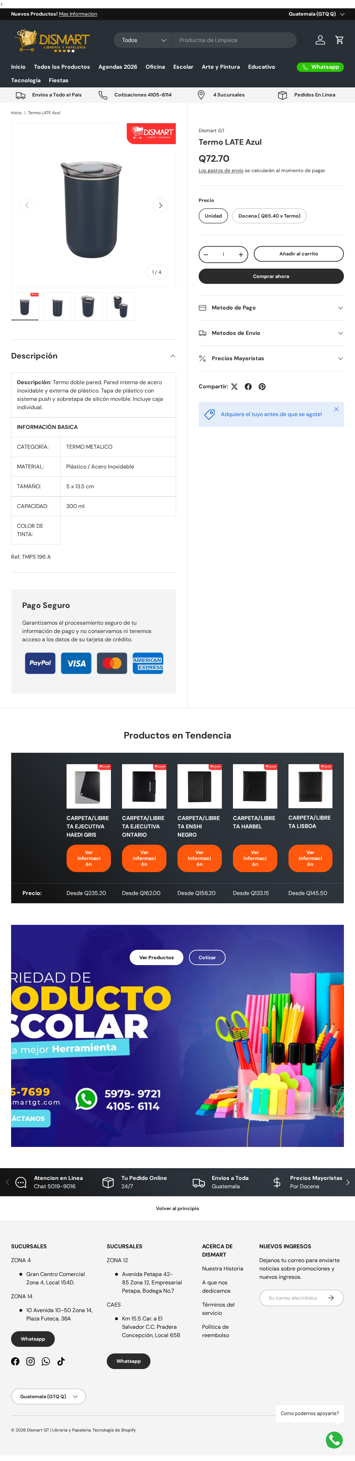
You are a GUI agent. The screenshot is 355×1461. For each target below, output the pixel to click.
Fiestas (59, 80)
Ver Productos (156, 957)
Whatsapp (33, 1339)
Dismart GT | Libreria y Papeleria (59, 1430)
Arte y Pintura (221, 66)
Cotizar (207, 957)
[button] (339, 40)
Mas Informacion (78, 14)
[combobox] (205, 40)
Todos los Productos (62, 66)
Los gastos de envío (221, 170)
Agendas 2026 (117, 66)
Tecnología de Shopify (114, 1430)
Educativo (261, 66)
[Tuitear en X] (234, 387)
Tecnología (26, 80)
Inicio (18, 66)
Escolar (183, 66)
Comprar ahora (271, 276)
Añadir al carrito (298, 254)
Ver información (89, 858)
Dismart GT (212, 130)
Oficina (155, 66)
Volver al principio (177, 1208)
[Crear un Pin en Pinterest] (262, 387)
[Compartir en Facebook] (248, 387)
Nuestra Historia (222, 1268)
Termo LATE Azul (44, 113)
